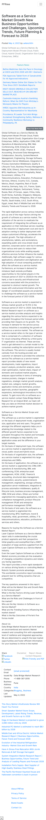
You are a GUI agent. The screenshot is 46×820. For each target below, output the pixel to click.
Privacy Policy (17, 793)
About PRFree (17, 789)
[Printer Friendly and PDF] (33, 658)
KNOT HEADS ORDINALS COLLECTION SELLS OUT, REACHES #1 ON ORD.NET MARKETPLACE (20, 92)
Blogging (18, 690)
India (16, 687)
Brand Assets (17, 803)
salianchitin (28, 43)
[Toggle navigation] (41, 4)
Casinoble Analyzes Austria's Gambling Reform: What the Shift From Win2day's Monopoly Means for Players (20, 101)
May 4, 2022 (14, 43)
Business (27, 690)
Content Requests (33, 656)
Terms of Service (18, 798)
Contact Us (16, 807)
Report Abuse (35, 653)
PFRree (6, 4)
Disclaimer (21, 653)
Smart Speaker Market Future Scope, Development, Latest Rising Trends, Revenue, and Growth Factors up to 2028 (22, 713)
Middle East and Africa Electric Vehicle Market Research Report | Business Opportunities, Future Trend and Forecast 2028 (22, 736)
